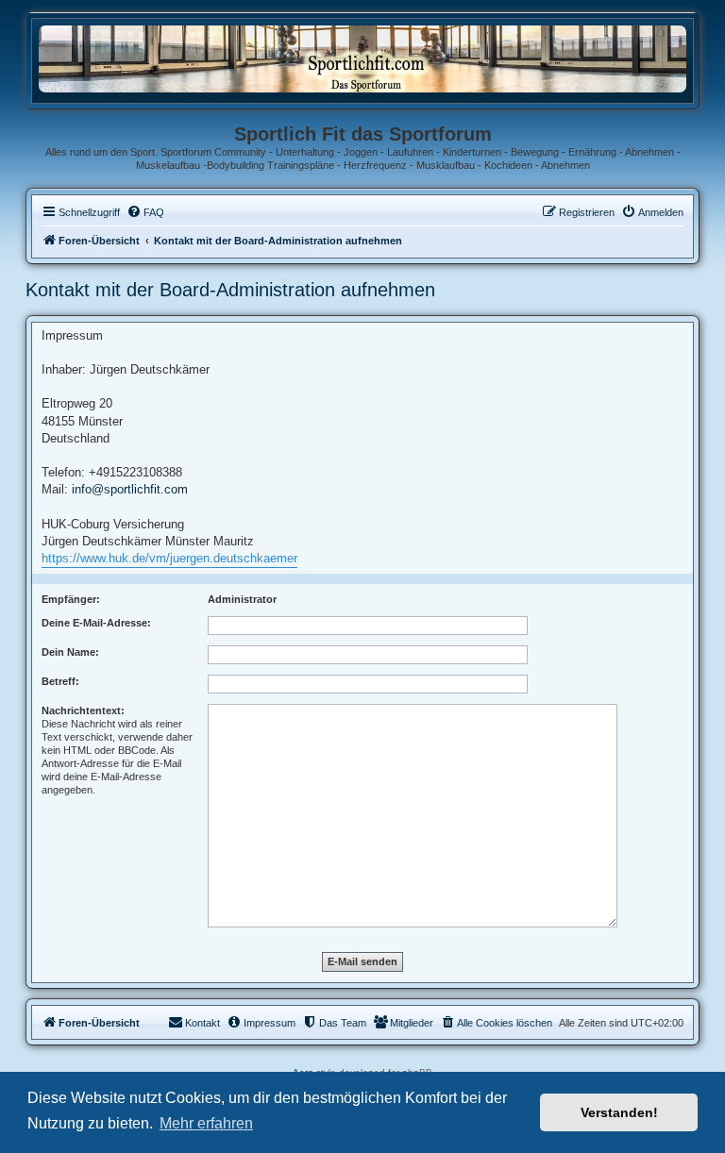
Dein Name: (70, 652)
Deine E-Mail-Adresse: (96, 622)
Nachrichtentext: (83, 710)
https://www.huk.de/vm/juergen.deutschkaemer (169, 558)
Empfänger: (71, 599)
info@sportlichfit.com (130, 489)
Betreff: (60, 681)
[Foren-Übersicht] (362, 58)
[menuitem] (145, 212)
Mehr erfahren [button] (206, 1123)
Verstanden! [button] (619, 1112)
